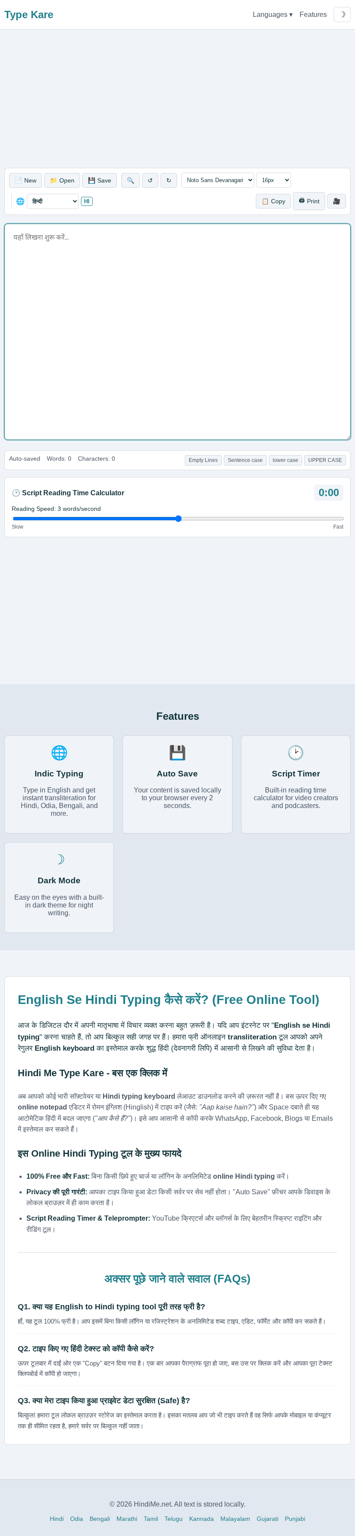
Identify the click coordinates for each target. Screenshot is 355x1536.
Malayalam (235, 1518)
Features (313, 14)
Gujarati (267, 1518)
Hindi (57, 1518)
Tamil (151, 1518)
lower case (285, 460)
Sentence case (245, 460)
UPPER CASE (325, 460)
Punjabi (295, 1518)
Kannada (201, 1518)
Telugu (174, 1518)
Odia (76, 1518)
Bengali (100, 1518)
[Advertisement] (177, 98)
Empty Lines (203, 460)
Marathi (126, 1518)
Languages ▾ (273, 14)
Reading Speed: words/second (56, 508)
